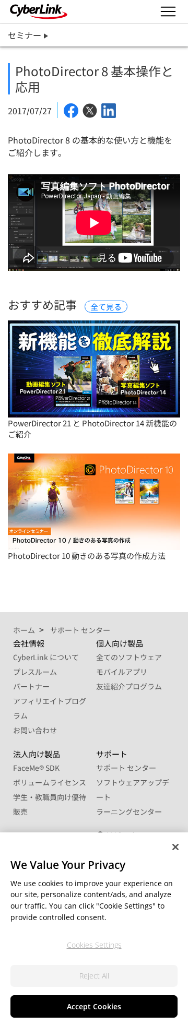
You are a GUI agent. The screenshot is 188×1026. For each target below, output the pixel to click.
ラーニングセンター (129, 811)
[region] (94, 929)
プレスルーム (35, 671)
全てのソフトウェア (129, 657)
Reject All (94, 976)
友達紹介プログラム (129, 686)
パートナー (31, 686)
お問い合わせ (35, 730)
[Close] (175, 847)
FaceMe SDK (36, 767)
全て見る (106, 306)
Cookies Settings (94, 945)
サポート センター (126, 767)
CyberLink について (46, 657)
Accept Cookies (94, 1006)
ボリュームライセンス (49, 782)
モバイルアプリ (121, 671)
